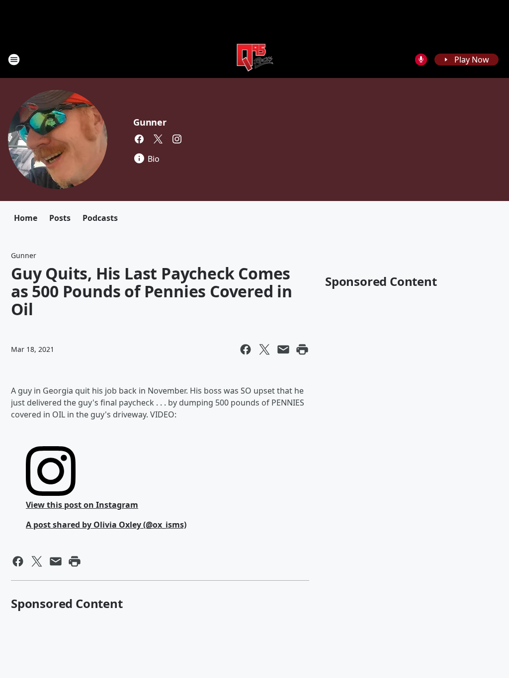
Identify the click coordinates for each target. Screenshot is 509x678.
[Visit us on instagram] (177, 139)
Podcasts (100, 217)
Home (25, 217)
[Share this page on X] (264, 349)
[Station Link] (255, 59)
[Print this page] (302, 349)
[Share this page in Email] (283, 349)
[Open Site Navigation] (14, 60)
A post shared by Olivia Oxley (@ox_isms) (106, 524)
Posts (60, 217)
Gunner (150, 122)
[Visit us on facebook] (139, 139)
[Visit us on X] (158, 139)
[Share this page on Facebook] (246, 349)
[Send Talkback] (421, 60)
